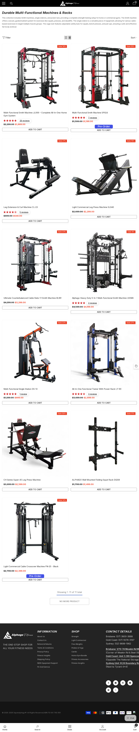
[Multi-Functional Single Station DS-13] (35, 353)
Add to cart (35, 129)
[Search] (11, 3)
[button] (66, 37)
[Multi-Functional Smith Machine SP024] (104, 77)
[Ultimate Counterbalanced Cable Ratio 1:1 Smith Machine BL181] (35, 262)
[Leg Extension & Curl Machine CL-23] (35, 171)
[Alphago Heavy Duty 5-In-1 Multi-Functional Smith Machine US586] (104, 262)
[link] (37, 727)
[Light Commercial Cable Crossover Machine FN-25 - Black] (35, 531)
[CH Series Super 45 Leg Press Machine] (35, 444)
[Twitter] (115, 690)
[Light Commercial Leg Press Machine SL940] (104, 171)
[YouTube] (108, 690)
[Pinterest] (122, 682)
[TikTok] (130, 682)
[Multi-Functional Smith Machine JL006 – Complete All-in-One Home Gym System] (35, 77)
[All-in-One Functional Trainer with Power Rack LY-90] (104, 353)
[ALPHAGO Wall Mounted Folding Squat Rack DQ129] (104, 444)
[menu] (3, 3)
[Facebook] (108, 682)
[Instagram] (115, 682)
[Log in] (127, 3)
